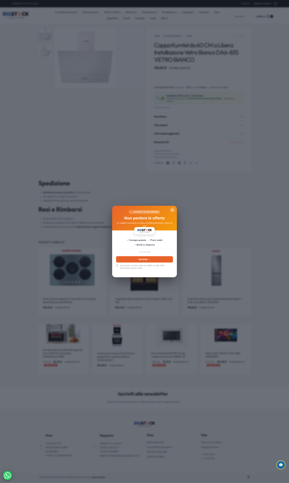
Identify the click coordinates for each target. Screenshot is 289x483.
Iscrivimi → (144, 259)
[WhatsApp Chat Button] (7, 475)
